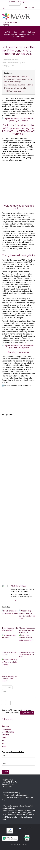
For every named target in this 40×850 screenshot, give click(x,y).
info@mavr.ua (24, 2)
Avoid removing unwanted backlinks (18, 85)
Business (5, 726)
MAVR (7, 32)
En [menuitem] (33, 7)
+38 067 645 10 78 (13, 2)
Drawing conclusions (15, 91)
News (4, 737)
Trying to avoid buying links (15, 88)
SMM (4, 746)
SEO (22, 32)
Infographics (6, 729)
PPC (3, 740)
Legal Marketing (8, 732)
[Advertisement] (20, 182)
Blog (15, 32)
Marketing (5, 734)
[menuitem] (25, 7)
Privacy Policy (7, 786)
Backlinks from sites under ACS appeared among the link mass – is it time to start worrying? (18, 79)
